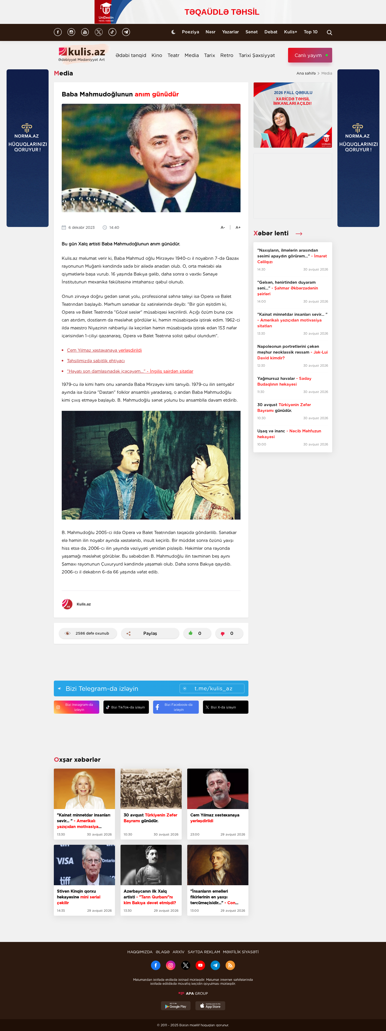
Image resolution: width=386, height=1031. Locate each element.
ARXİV (179, 952)
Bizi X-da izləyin (223, 707)
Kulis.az (84, 604)
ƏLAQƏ (163, 952)
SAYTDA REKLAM (204, 952)
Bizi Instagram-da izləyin (79, 707)
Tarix (209, 55)
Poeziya (190, 31)
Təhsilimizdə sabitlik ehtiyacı (96, 360)
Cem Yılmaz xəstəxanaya (104, 350)
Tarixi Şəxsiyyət (257, 55)
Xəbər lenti (271, 233)
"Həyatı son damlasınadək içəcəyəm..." (130, 371)
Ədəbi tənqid (131, 55)
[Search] (329, 32)
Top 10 (311, 31)
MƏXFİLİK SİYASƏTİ (241, 952)
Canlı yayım (308, 55)
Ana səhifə (306, 73)
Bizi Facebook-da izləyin (178, 707)
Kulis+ (290, 31)
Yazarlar (230, 31)
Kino (157, 55)
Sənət (252, 31)
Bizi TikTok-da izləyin (128, 707)
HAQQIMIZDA (140, 952)
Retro (226, 55)
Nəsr (211, 31)
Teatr (173, 55)
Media (192, 55)
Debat (271, 31)
